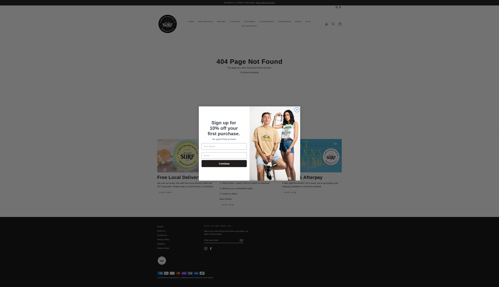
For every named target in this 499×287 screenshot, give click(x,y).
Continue (224, 163)
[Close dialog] (297, 109)
